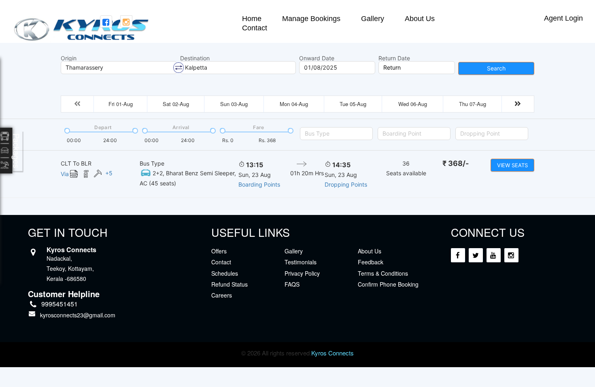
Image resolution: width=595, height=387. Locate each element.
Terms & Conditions (383, 273)
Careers (221, 295)
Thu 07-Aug (472, 104)
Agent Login (563, 18)
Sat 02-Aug (176, 104)
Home (251, 19)
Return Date (394, 58)
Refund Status (229, 284)
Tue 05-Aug (353, 104)
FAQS (292, 284)
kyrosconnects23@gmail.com (77, 315)
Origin (68, 58)
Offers (219, 251)
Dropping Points (346, 184)
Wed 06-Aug (412, 104)
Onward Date (316, 58)
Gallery (372, 19)
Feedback (370, 262)
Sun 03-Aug (234, 104)
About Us (420, 19)
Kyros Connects (332, 353)
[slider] (66, 130)
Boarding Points (259, 184)
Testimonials (301, 262)
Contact (254, 28)
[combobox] (336, 134)
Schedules (224, 273)
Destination (195, 58)
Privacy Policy (302, 273)
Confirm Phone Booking (388, 284)
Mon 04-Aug (294, 104)
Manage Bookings (311, 19)
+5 (109, 173)
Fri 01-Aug (120, 104)
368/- (455, 163)
